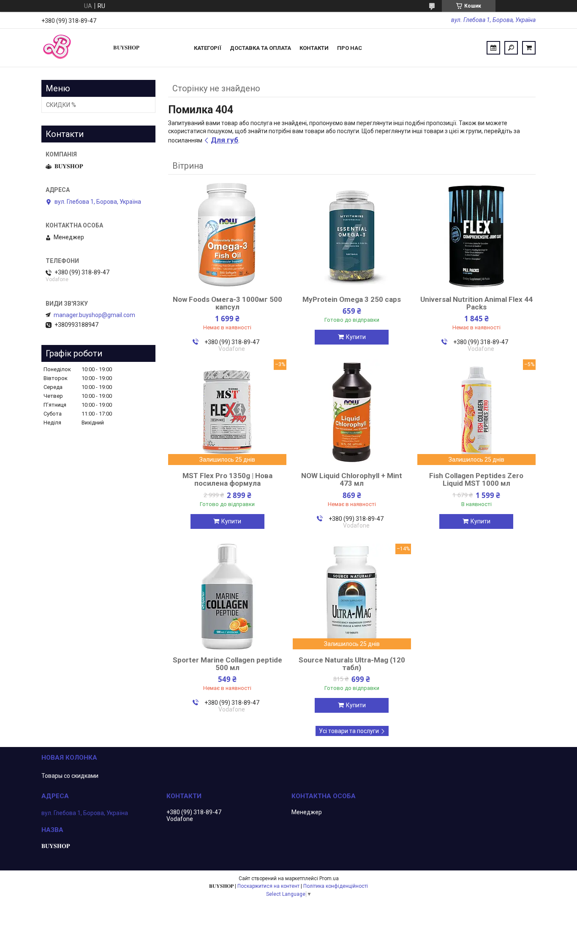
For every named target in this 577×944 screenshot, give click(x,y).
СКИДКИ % (61, 104)
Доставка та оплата (260, 48)
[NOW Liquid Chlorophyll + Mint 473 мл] (352, 412)
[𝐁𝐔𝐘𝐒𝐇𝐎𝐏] (73, 48)
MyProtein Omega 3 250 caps (351, 299)
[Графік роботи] (493, 48)
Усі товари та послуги (349, 731)
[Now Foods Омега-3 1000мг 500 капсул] (227, 236)
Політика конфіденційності (335, 886)
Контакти (314, 48)
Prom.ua (329, 878)
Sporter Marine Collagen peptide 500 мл (227, 663)
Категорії (207, 48)
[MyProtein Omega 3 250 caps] (352, 236)
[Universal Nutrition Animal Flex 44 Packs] (476, 236)
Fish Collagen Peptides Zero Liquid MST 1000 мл (476, 479)
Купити (356, 337)
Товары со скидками (69, 775)
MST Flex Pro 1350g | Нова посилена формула (227, 479)
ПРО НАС (349, 48)
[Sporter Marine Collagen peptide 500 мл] (227, 596)
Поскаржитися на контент (268, 886)
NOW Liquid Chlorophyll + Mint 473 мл (351, 479)
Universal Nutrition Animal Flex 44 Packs (476, 303)
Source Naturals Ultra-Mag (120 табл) (352, 663)
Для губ (224, 140)
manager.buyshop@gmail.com (94, 315)
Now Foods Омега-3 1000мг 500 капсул (227, 303)
